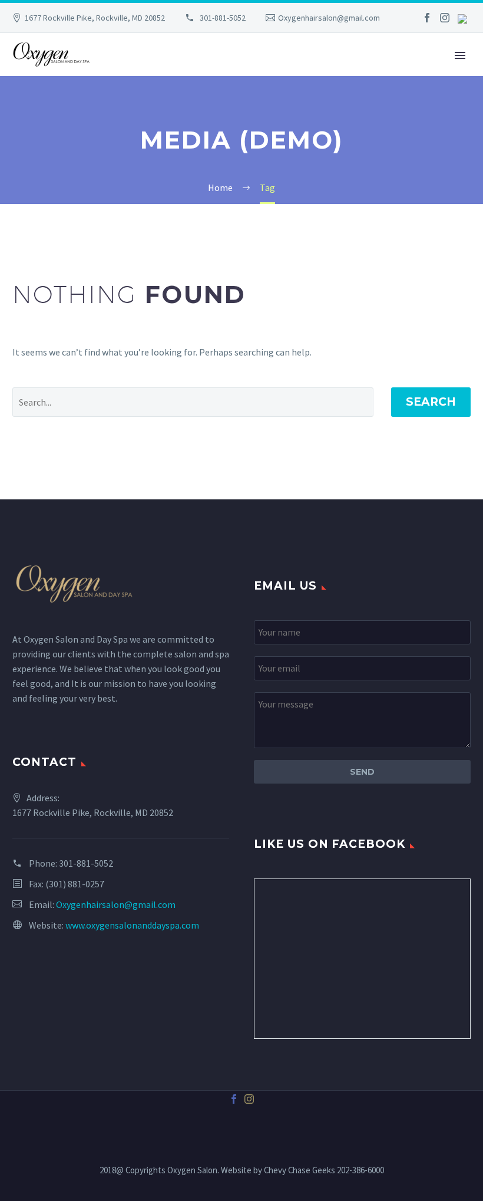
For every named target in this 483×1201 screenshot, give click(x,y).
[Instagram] (445, 17)
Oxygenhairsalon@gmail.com (329, 17)
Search (431, 402)
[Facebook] (427, 17)
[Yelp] (462, 18)
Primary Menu (460, 55)
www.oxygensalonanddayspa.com (132, 925)
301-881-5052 (222, 17)
